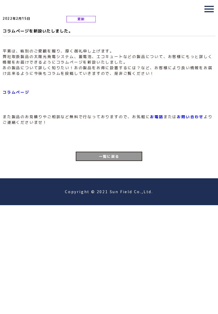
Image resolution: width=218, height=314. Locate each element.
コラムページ (16, 92)
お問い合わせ (190, 116)
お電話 (156, 116)
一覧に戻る (109, 156)
